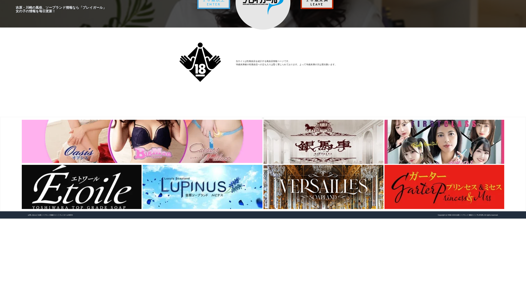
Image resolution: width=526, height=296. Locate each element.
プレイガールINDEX (66, 215)
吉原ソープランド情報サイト (48, 215)
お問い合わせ (32, 215)
